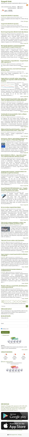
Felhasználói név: (4, 317)
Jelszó (2, 323)
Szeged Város (15, 408)
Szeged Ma (7, 407)
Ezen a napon (24, 349)
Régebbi (24, 301)
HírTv (20, 405)
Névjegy (20, 434)
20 (20, 301)
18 (14, 301)
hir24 (3, 225)
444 (12, 405)
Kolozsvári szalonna (14, 407)
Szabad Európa (21, 408)
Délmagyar (4, 17)
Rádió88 (3, 242)
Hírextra (2, 407)
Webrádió (11, 410)
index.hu (16, 410)
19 (17, 301)
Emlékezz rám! (5, 328)
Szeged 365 (4, 33)
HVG (23, 405)
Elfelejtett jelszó (5, 335)
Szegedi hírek (6, 1)
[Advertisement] (14, 388)
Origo (20, 407)
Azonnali (7, 410)
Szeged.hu (26, 66)
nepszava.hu (16, 405)
